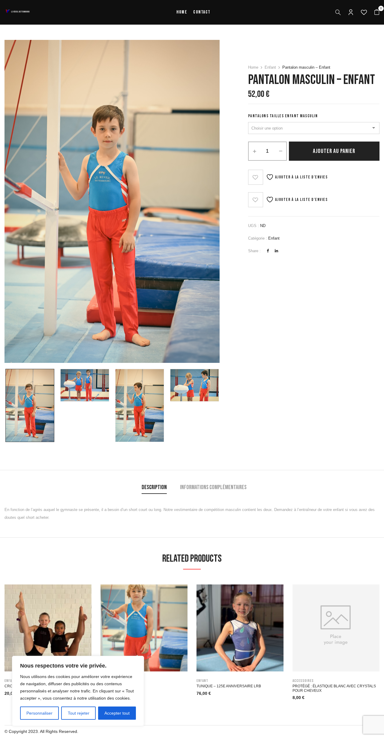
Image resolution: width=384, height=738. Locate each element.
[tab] (154, 488)
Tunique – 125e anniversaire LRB (228, 686)
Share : (254, 251)
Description (154, 487)
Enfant (270, 67)
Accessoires (303, 680)
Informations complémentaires (213, 487)
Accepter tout (117, 713)
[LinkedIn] (276, 251)
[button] (377, 12)
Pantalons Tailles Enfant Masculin (283, 115)
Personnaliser (39, 713)
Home (253, 67)
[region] (78, 691)
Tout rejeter (78, 713)
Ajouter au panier (334, 151)
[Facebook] (268, 251)
